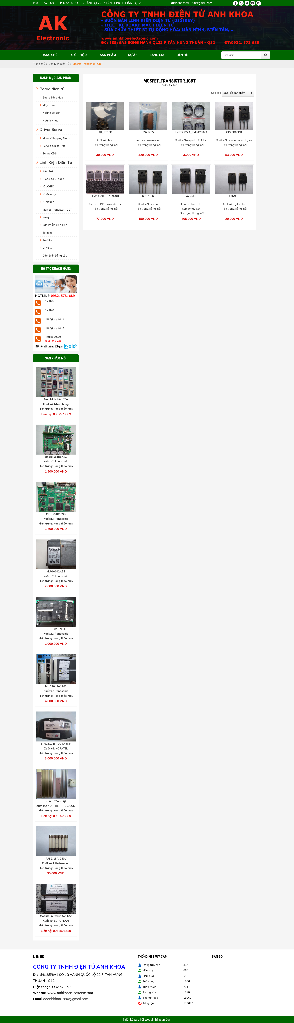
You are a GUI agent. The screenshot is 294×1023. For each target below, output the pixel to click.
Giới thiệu (79, 55)
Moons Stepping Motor (56, 138)
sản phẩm (108, 55)
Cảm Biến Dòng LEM (55, 255)
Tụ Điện (47, 240)
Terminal (48, 232)
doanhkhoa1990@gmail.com (65, 999)
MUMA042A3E (56, 571)
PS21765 (148, 132)
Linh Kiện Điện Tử (58, 63)
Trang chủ (49, 55)
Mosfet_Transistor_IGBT (57, 209)
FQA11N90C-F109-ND (105, 196)
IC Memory (49, 194)
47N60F (191, 196)
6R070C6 (148, 196)
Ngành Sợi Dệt (51, 112)
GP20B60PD (234, 132)
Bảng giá (157, 55)
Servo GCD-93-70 (54, 145)
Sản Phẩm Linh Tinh (55, 224)
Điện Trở (48, 171)
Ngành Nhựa (50, 120)
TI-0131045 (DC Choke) (56, 743)
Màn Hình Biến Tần (56, 399)
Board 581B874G (56, 456)
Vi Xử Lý (47, 247)
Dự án (133, 55)
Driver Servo (51, 129)
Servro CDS (50, 153)
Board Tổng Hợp (53, 97)
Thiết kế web (131, 1019)
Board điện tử (52, 88)
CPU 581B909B (56, 514)
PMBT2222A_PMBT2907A (191, 132)
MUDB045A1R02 (56, 686)
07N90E (234, 196)
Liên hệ (182, 55)
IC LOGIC (48, 186)
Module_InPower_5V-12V (56, 916)
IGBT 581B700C (56, 629)
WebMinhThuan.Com (158, 1019)
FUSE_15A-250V (55, 858)
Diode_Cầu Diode (53, 178)
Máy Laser (49, 105)
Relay (46, 217)
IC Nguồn (48, 201)
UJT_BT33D (105, 132)
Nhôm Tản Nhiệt (56, 801)
